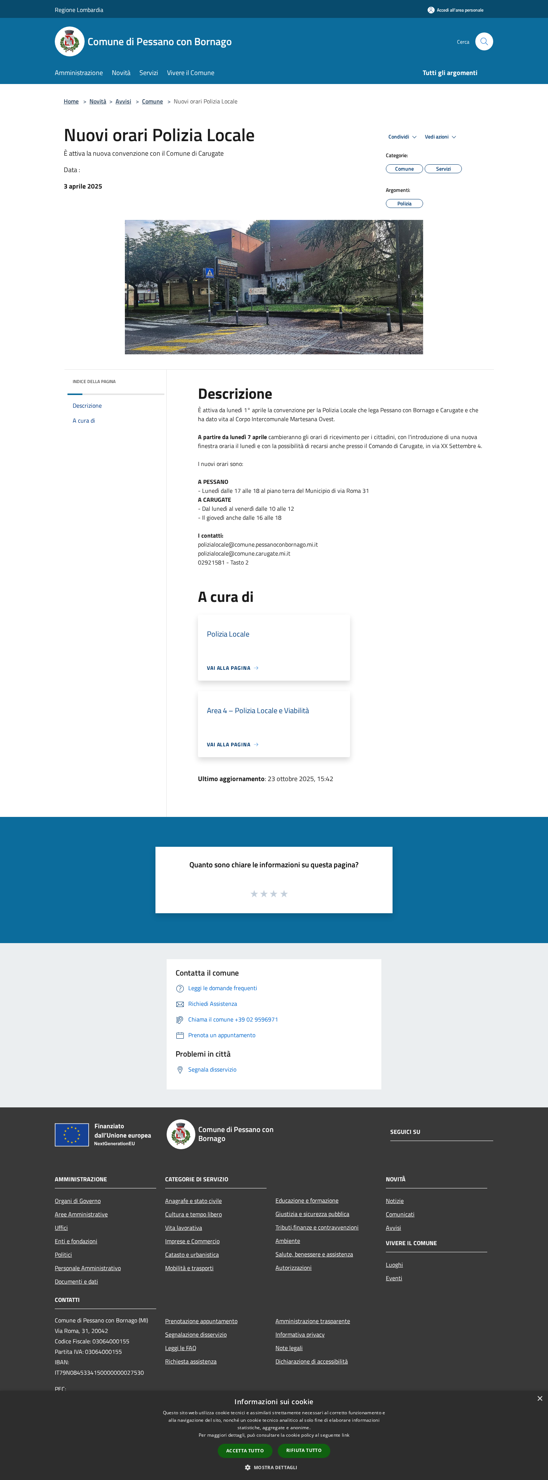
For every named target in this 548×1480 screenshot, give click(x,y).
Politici (63, 1254)
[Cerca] (484, 41)
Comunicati (400, 1214)
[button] (274, 1467)
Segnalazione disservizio (196, 1334)
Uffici (61, 1227)
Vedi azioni (437, 137)
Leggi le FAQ (180, 1347)
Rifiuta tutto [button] (304, 1450)
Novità (97, 101)
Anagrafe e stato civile (193, 1200)
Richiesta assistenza (191, 1361)
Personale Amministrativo (88, 1267)
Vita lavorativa (183, 1227)
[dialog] (274, 1435)
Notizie (395, 1200)
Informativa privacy (300, 1334)
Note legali (289, 1347)
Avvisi (123, 101)
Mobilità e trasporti (189, 1267)
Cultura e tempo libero (193, 1214)
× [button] (539, 1399)
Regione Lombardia (79, 9)
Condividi (399, 137)
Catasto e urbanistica (192, 1254)
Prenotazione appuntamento (201, 1320)
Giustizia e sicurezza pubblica (312, 1213)
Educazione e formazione (306, 1200)
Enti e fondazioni (76, 1241)
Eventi (394, 1278)
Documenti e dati (76, 1281)
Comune (152, 101)
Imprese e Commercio (192, 1241)
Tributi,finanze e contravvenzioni (317, 1227)
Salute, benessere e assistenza (314, 1254)
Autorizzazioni (293, 1267)
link (345, 1435)
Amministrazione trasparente (312, 1320)
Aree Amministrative (81, 1214)
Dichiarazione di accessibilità (311, 1361)
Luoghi (394, 1264)
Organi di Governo (78, 1200)
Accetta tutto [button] (245, 1451)
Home (71, 101)
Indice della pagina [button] (94, 381)
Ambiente (287, 1240)
